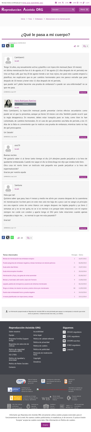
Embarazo (39, 19)
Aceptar (45, 425)
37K (80, 3)
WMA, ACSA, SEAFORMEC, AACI (33, 3)
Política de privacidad (41, 342)
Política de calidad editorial (43, 338)
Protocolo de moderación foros (42, 353)
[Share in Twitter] (7, 45)
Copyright (37, 358)
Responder (83, 92)
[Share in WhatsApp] (12, 45)
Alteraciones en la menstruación (58, 19)
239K (59, 3)
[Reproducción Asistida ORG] (22, 9)
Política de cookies (40, 345)
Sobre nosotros (14, 331)
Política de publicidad (41, 349)
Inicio (23, 19)
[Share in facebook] (3, 45)
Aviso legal (37, 335)
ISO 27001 (13, 354)
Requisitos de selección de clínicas (19, 344)
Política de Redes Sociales (18, 363)
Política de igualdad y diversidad (17, 359)
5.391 (67, 3)
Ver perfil (17, 61)
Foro (30, 19)
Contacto (12, 367)
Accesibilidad (38, 331)
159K (74, 3)
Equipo (11, 335)
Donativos (37, 361)
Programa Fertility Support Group (19, 339)
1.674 (87, 3)
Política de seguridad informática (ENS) (17, 350)
